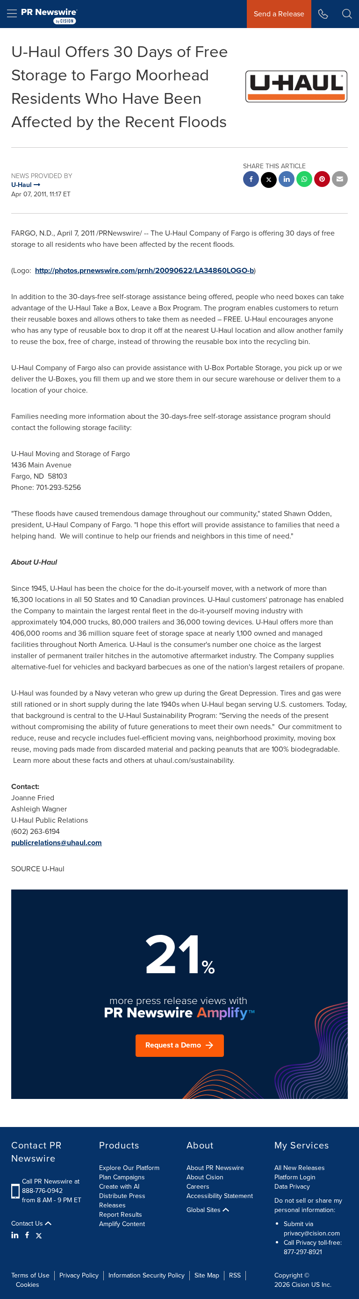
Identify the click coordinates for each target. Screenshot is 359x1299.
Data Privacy (292, 1186)
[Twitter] (38, 1235)
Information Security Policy (146, 1275)
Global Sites (205, 1210)
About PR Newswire (215, 1168)
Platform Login (295, 1177)
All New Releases (299, 1168)
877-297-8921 (303, 1252)
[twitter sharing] (269, 181)
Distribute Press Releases (122, 1200)
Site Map (206, 1275)
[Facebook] (27, 1235)
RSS (235, 1275)
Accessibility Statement (220, 1196)
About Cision (205, 1177)
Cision (300, 1285)
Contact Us (28, 1223)
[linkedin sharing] (286, 180)
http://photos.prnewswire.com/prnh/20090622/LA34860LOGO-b (144, 270)
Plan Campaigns (122, 1177)
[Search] (347, 14)
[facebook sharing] (251, 180)
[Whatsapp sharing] (304, 180)
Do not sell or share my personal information (308, 1205)
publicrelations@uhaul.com (56, 842)
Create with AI (119, 1186)
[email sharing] (340, 180)
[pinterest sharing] (322, 180)
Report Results (120, 1215)
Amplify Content (122, 1224)
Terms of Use (30, 1275)
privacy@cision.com (312, 1233)
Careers (198, 1186)
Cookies (27, 1285)
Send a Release (279, 13)
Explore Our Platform (129, 1168)
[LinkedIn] (16, 1235)
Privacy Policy (79, 1275)
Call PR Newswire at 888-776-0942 (50, 1186)
